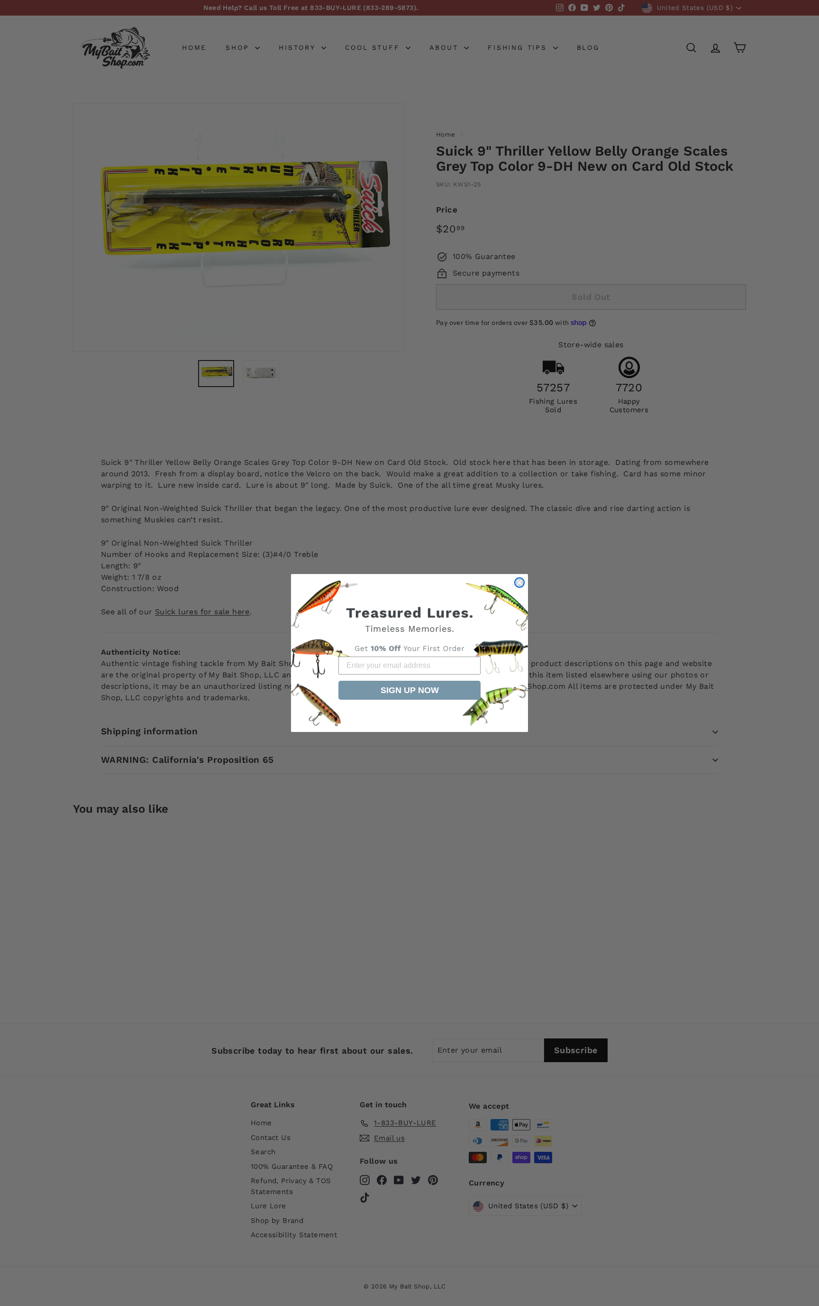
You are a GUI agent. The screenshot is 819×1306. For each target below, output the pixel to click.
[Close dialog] (519, 582)
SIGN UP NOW (410, 690)
